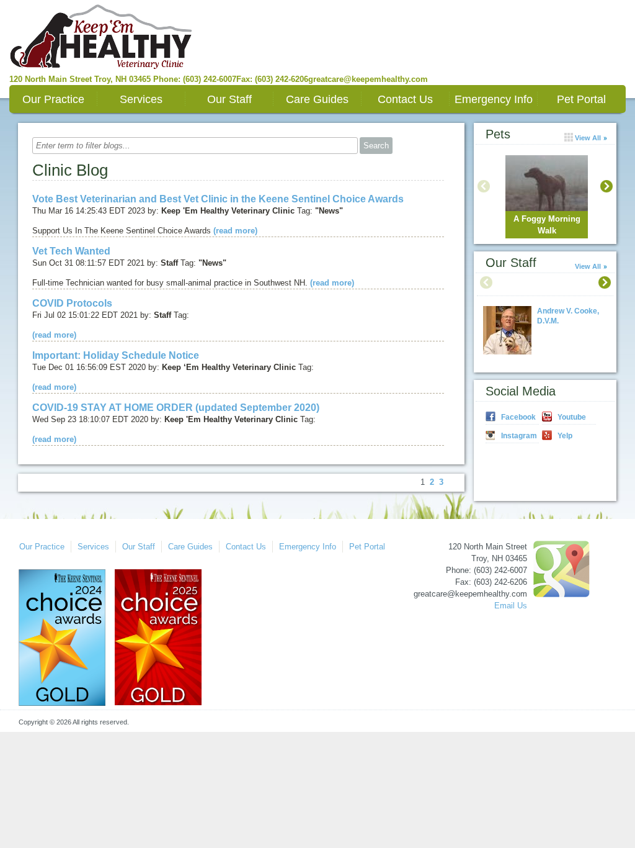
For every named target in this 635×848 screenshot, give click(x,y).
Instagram (519, 435)
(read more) (235, 230)
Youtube (571, 417)
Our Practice (53, 99)
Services (141, 99)
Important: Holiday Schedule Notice (115, 355)
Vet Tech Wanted (71, 251)
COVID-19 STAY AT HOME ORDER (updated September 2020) (175, 407)
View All (588, 266)
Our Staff (229, 99)
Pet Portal (581, 99)
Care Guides (317, 99)
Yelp (564, 435)
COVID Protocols (72, 303)
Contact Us (405, 99)
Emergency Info (494, 99)
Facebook (518, 417)
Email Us (510, 605)
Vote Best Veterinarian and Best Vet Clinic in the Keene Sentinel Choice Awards (218, 199)
